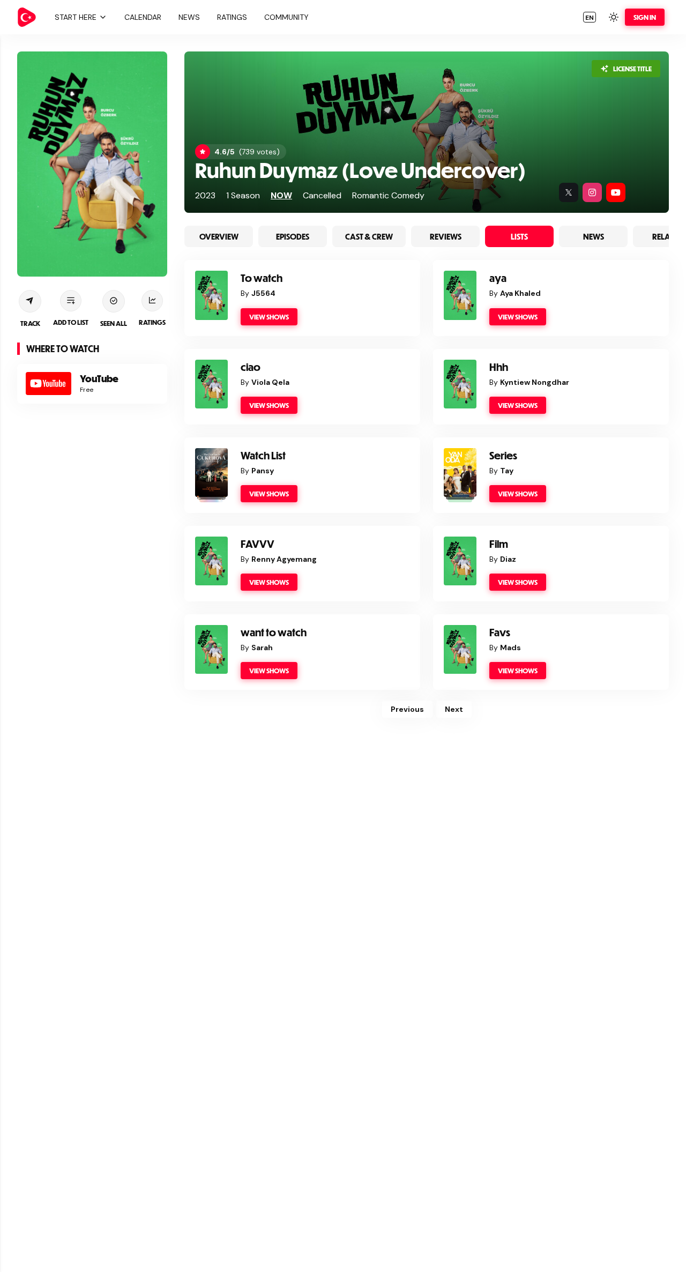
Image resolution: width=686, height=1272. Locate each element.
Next (454, 709)
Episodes (292, 236)
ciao (250, 367)
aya (497, 278)
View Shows (269, 317)
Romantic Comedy (388, 195)
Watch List (263, 455)
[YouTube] (615, 192)
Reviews (445, 236)
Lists (519, 236)
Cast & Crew (369, 236)
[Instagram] (592, 192)
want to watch (274, 632)
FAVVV (257, 544)
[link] (26, 17)
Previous (407, 709)
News (593, 236)
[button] (79, 17)
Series (503, 455)
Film (498, 544)
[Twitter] (568, 192)
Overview (218, 236)
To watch (261, 278)
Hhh (498, 367)
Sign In (644, 17)
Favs (499, 632)
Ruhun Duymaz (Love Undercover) (360, 169)
